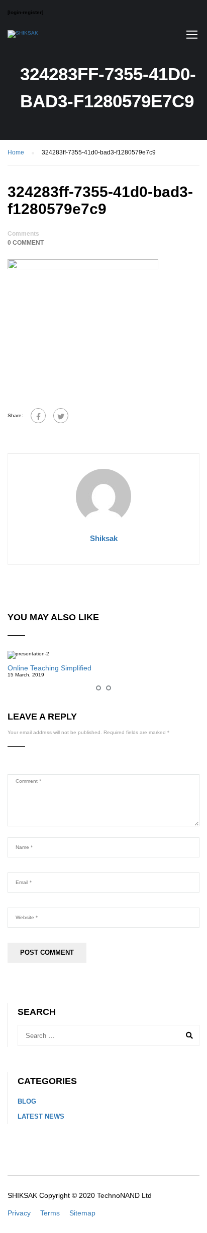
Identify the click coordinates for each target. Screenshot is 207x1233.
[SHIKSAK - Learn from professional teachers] (23, 36)
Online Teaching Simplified (49, 668)
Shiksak (104, 538)
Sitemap (82, 1213)
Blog (27, 1101)
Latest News (41, 1116)
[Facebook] (38, 415)
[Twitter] (60, 415)
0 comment (26, 242)
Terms (50, 1213)
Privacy (19, 1213)
